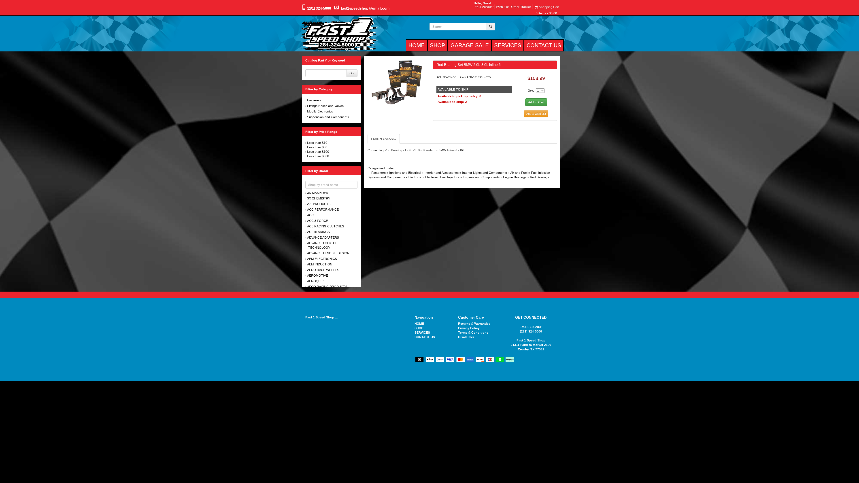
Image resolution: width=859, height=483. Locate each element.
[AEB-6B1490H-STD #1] (397, 82)
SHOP (419, 328)
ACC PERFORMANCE (323, 209)
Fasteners (314, 100)
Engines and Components (481, 177)
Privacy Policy (469, 328)
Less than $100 (318, 151)
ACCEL (312, 215)
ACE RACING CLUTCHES (325, 226)
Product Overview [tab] (383, 139)
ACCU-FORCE (317, 220)
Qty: (531, 90)
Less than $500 (318, 156)
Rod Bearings (539, 177)
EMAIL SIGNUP (531, 327)
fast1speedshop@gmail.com (365, 8)
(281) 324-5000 (319, 8)
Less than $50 (317, 147)
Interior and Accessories (442, 172)
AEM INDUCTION (319, 264)
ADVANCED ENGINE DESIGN (328, 253)
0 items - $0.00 (546, 13)
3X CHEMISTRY (318, 198)
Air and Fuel (518, 172)
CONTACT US (425, 337)
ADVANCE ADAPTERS (323, 237)
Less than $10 (317, 142)
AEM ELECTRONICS (322, 259)
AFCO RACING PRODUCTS (327, 286)
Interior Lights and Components (484, 172)
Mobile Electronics (320, 111)
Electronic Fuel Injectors (442, 177)
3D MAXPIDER (317, 193)
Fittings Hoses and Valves (325, 106)
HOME (419, 323)
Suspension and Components (328, 117)
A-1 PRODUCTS (318, 204)
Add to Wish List (536, 113)
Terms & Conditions (473, 332)
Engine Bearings (514, 177)
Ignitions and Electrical (405, 172)
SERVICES (422, 332)
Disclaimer (466, 337)
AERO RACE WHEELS (323, 270)
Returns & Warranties (474, 323)
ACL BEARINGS (318, 232)
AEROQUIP (315, 281)
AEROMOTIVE (317, 275)
